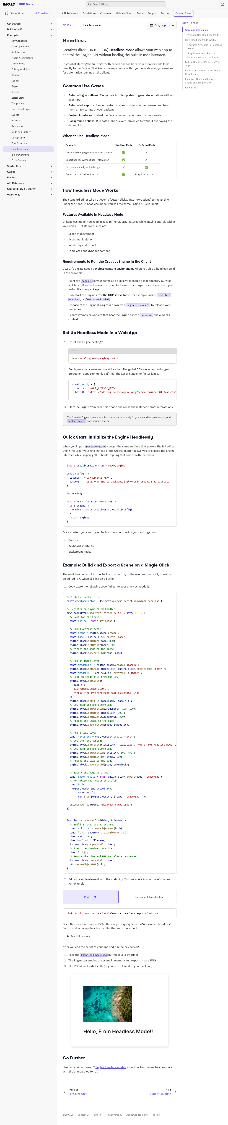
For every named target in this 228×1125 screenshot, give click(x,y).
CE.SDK (67, 25)
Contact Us (83, 1114)
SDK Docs (26, 4)
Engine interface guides (110, 1067)
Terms (156, 1114)
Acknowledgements (137, 1114)
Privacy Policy (114, 1114)
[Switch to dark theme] (222, 4)
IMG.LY (69, 1114)
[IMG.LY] (9, 4)
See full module (80, 936)
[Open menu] (173, 25)
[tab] (91, 897)
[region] (122, 390)
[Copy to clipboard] (172, 358)
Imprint (98, 1114)
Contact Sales (183, 13)
